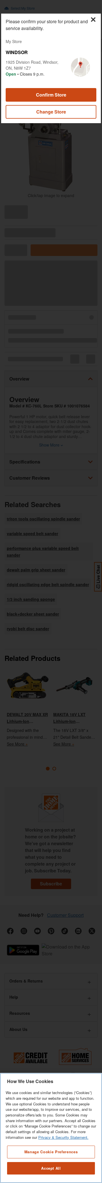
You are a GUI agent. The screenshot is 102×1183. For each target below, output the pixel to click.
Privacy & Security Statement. (63, 1137)
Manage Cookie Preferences (51, 1151)
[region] (51, 1128)
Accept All (51, 1168)
